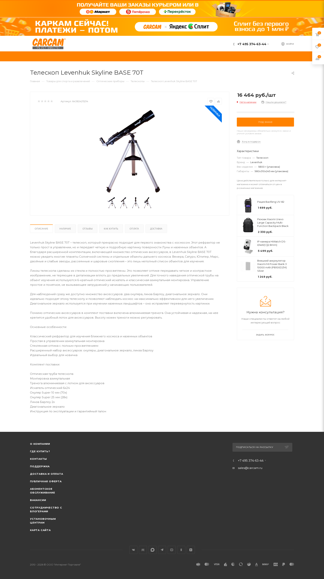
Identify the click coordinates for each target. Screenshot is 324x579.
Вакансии (38, 500)
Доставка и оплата (46, 473)
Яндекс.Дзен (191, 550)
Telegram (162, 550)
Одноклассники (181, 550)
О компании (40, 443)
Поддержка (40, 466)
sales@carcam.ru (250, 468)
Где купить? (40, 451)
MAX (152, 550)
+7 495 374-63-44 (251, 44)
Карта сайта (40, 530)
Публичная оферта (46, 481)
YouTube (172, 550)
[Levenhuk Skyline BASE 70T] (130, 151)
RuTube (143, 550)
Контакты (38, 458)
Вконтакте (133, 550)
